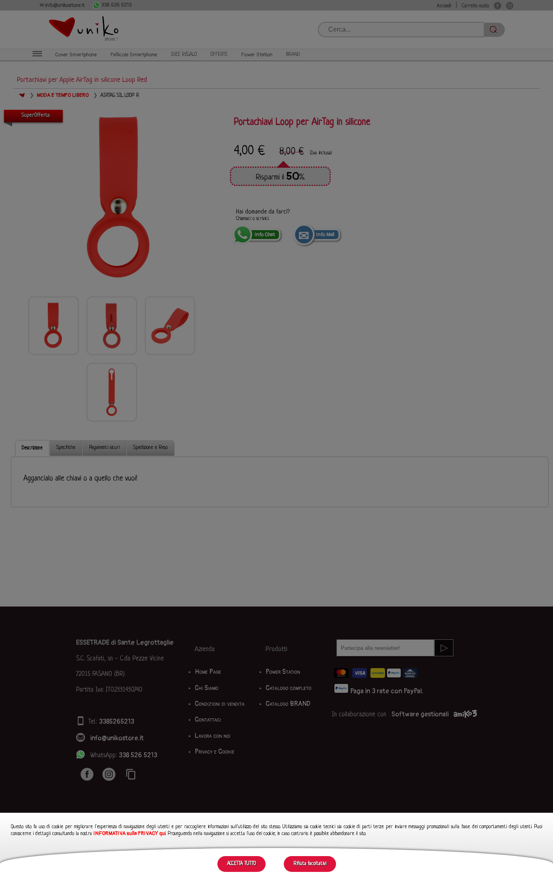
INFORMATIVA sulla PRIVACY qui (130, 833)
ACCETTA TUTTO (241, 864)
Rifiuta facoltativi (310, 864)
